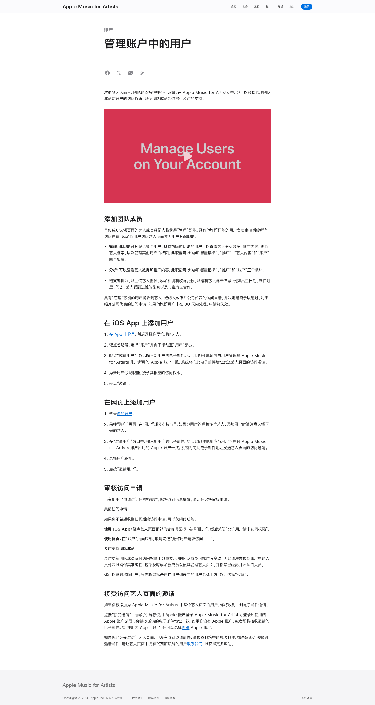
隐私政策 (153, 698)
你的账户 (124, 413)
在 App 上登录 (122, 334)
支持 (292, 6)
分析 (280, 6)
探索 (233, 6)
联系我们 (194, 644)
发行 (257, 6)
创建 (185, 627)
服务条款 (170, 698)
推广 (268, 6)
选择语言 (306, 698)
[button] (107, 73)
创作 (245, 6)
